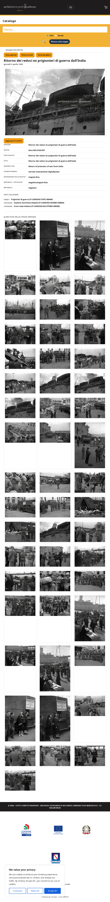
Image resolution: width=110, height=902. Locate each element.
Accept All (52, 891)
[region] (34, 881)
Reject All (35, 891)
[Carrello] (105, 7)
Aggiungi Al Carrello (14, 141)
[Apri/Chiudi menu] (70, 7)
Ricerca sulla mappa (59, 42)
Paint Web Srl (63, 897)
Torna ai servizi (27, 55)
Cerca (44, 42)
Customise (17, 891)
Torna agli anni (11, 55)
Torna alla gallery (44, 55)
